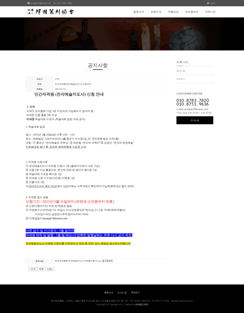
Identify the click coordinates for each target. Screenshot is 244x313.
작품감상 (173, 11)
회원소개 (156, 11)
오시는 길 (195, 120)
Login (212, 3)
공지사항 (180, 71)
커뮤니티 (210, 11)
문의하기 (180, 79)
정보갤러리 (192, 11)
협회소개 (138, 11)
